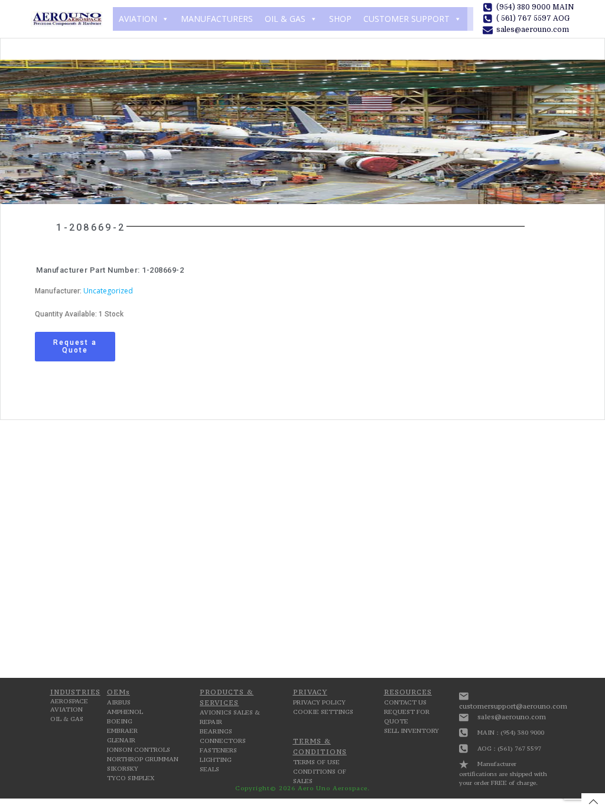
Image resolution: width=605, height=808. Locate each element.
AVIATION (138, 18)
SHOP (340, 18)
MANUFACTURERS (217, 18)
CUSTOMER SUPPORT (406, 18)
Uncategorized (108, 291)
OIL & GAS (285, 18)
